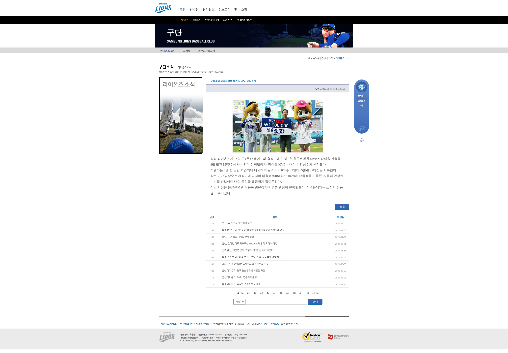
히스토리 (196, 19)
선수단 (194, 10)
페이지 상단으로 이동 (362, 140)
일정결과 (361, 101)
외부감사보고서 (206, 50)
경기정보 (209, 10)
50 (307, 293)
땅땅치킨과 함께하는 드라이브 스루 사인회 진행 (245, 263)
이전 (242, 293)
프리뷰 (186, 50)
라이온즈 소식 (167, 50)
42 (255, 293)
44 (268, 293)
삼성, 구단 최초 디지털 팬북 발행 (238, 236)
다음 (313, 293)
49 (300, 293)
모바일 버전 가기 (289, 323)
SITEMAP (257, 323)
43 (261, 293)
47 (287, 293)
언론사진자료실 (271, 323)
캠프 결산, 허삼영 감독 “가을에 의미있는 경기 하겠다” (248, 250)
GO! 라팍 (228, 19)
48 (294, 293)
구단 (183, 10)
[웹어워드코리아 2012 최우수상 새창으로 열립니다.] (338, 333)
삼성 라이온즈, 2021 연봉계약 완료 (239, 277)
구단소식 (184, 19)
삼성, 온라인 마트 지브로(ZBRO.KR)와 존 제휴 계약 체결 (249, 243)
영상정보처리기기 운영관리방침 (195, 323)
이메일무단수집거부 (223, 323)
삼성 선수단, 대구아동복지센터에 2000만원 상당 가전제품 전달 (253, 230)
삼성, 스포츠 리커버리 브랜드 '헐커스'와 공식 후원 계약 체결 (251, 257)
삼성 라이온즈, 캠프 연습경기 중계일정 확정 (243, 270)
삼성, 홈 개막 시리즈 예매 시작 (237, 223)
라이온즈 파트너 (244, 19)
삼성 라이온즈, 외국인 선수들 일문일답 (241, 284)
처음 (238, 293)
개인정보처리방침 (169, 323)
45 (274, 293)
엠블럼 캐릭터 (212, 19)
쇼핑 (244, 10)
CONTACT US (242, 323)
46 (281, 293)
